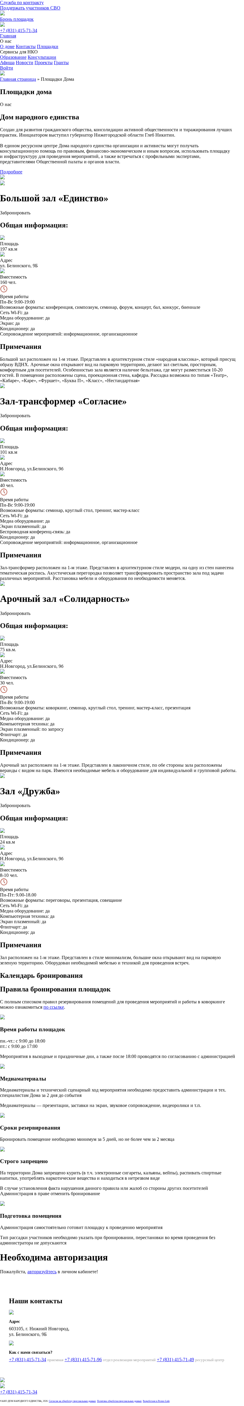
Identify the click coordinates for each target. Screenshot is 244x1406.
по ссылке (53, 1007)
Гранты (61, 62)
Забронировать (15, 212)
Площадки (47, 46)
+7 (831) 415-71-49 (175, 1359)
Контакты (26, 46)
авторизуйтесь (42, 1271)
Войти (6, 67)
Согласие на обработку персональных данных (72, 1401)
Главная (8, 35)
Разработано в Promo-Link (156, 1401)
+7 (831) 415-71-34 (18, 30)
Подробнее (11, 171)
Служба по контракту (22, 2)
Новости (24, 62)
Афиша (7, 62)
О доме (7, 46)
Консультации (42, 57)
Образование (13, 57)
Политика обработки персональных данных (119, 1401)
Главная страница (18, 79)
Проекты (44, 62)
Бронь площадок (17, 19)
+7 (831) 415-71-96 (83, 1359)
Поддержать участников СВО (30, 7)
